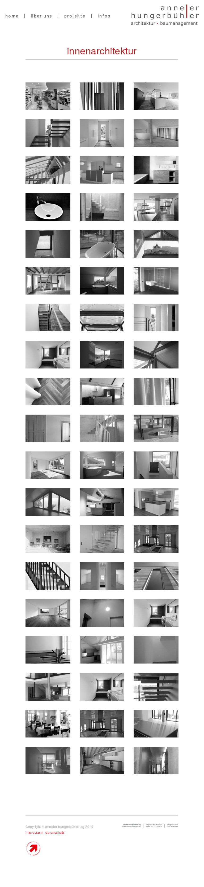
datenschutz (55, 832)
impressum (35, 832)
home (12, 15)
